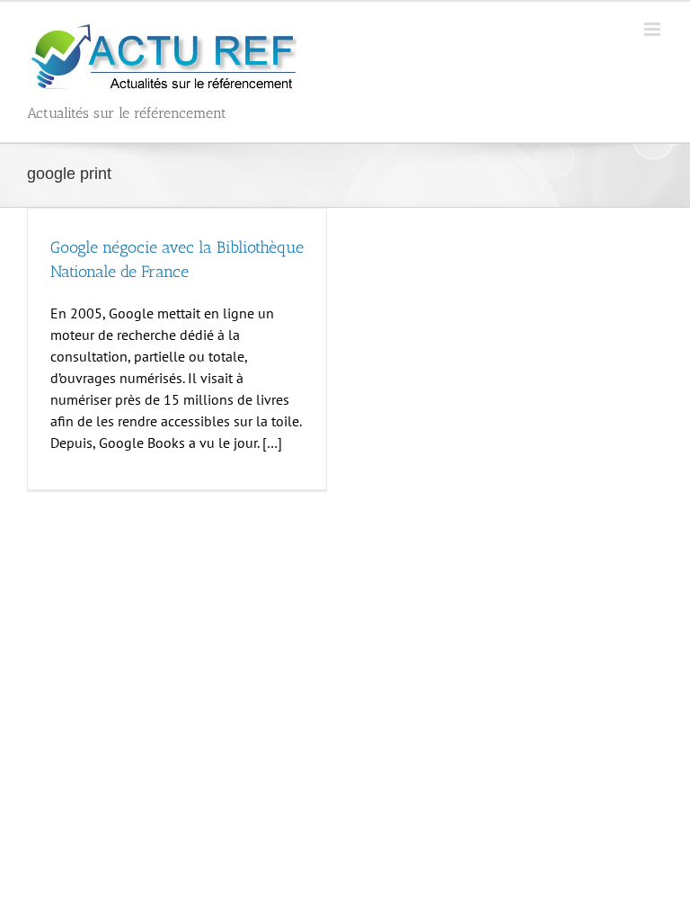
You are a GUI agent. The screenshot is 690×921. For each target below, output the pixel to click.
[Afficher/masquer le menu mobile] (653, 29)
